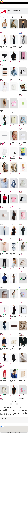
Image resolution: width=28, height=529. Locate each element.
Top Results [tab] (25, 15)
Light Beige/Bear (23, 335)
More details (2, 421)
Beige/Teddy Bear (19, 335)
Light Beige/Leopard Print (19, 224)
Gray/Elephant (22, 335)
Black (19, 240)
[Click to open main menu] (26, 3)
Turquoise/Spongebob (20, 129)
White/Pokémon (20, 287)
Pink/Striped (21, 224)
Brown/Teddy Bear (21, 335)
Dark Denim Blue (19, 33)
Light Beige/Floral (21, 192)
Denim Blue (20, 33)
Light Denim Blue (21, 33)
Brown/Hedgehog (20, 335)
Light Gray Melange (21, 240)
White (22, 240)
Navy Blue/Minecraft (19, 287)
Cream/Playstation (19, 129)
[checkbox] (4, 17)
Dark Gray (20, 240)
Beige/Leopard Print (19, 192)
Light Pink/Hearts (20, 224)
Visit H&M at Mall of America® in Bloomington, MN (14, 432)
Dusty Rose (20, 192)
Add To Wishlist (8, 19)
